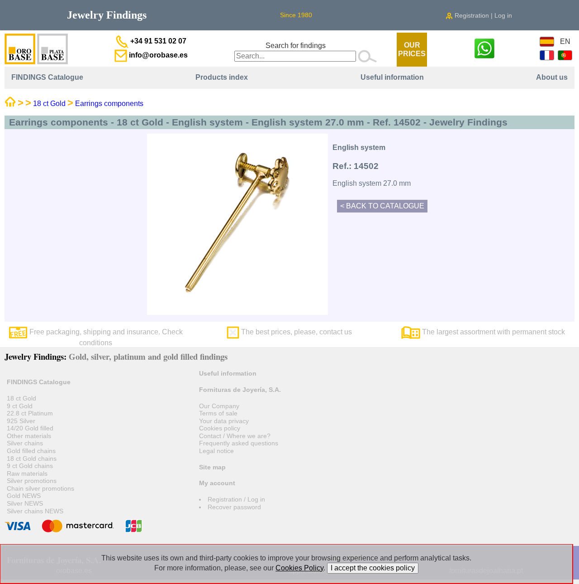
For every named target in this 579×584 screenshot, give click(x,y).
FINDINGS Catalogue (47, 77)
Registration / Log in (236, 499)
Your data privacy (224, 421)
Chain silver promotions (40, 488)
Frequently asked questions (238, 443)
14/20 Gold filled (30, 428)
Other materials (29, 435)
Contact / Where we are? (235, 435)
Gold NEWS (24, 495)
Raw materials (27, 473)
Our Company (219, 406)
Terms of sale (218, 413)
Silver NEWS (25, 503)
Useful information (392, 77)
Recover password (234, 507)
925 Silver (21, 421)
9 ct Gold (20, 406)
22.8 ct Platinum (30, 413)
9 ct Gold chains (30, 465)
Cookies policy (219, 428)
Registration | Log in (482, 15)
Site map (212, 467)
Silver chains (25, 443)
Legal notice (216, 450)
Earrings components (109, 103)
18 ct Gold (49, 103)
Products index (221, 77)
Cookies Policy (299, 568)
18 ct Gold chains (32, 458)
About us (552, 77)
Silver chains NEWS (35, 511)
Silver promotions (32, 480)
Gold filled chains (31, 450)
